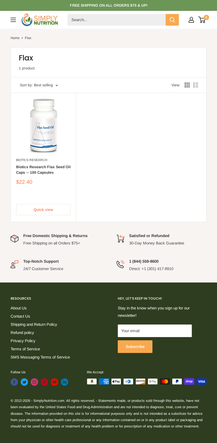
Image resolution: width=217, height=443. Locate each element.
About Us (19, 308)
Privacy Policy (23, 340)
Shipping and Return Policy (34, 324)
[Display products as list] (195, 85)
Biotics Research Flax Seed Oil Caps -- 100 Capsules (43, 170)
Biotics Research (31, 160)
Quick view (43, 210)
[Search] (172, 20)
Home (15, 38)
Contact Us (20, 316)
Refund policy (22, 332)
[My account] (191, 20)
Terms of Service (25, 349)
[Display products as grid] (187, 85)
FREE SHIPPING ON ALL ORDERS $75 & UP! (108, 5)
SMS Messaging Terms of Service (40, 357)
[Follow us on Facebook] (14, 382)
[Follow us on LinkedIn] (64, 382)
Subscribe (135, 346)
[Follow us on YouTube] (54, 382)
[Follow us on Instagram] (34, 382)
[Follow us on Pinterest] (44, 382)
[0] (202, 20)
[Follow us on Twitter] (24, 382)
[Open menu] (13, 20)
